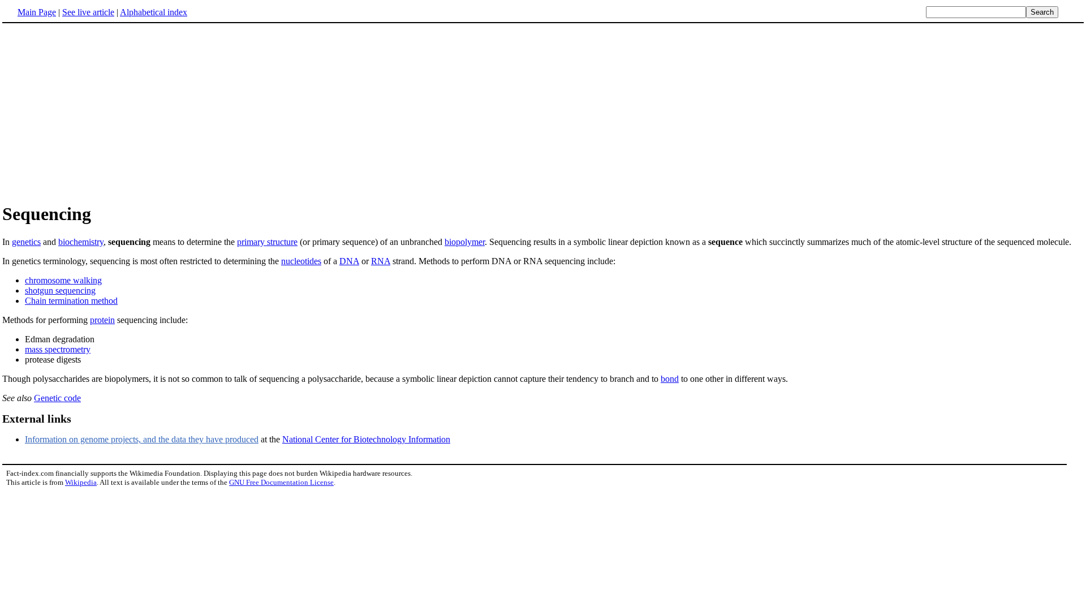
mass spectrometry (57, 349)
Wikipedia (81, 482)
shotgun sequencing (60, 290)
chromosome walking (63, 280)
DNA (349, 261)
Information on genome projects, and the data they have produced (141, 439)
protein (102, 320)
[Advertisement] (97, 112)
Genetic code (57, 398)
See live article (88, 12)
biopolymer (465, 242)
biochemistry (81, 242)
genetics (26, 242)
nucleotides (301, 261)
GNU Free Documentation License (281, 482)
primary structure (267, 242)
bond (670, 379)
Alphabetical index (153, 12)
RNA (380, 261)
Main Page (37, 12)
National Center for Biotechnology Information (366, 439)
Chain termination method (71, 301)
